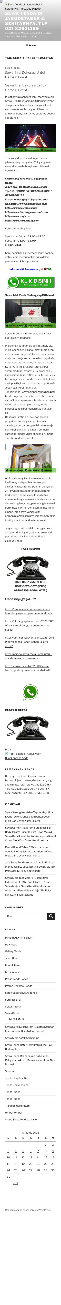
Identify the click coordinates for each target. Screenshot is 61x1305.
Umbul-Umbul (13, 1112)
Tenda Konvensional (17, 1085)
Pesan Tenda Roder (16, 979)
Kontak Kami (12, 965)
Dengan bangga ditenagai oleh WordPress (27, 1209)
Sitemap (10, 1071)
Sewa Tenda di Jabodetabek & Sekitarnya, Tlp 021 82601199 (26, 21)
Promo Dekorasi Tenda (18, 985)
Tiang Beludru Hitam (17, 1105)
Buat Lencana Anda (16, 758)
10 (8, 1157)
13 (30, 1157)
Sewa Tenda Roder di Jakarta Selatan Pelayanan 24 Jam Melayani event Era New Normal (30, 1060)
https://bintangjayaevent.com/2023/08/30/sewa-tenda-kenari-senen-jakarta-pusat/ (29, 642)
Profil (8, 749)
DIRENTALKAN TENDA (18, 937)
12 (23, 1157)
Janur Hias (11, 958)
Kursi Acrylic (12, 972)
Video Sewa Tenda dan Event (22, 1119)
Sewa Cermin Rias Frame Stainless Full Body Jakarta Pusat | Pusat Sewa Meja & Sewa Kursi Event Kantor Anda (28, 832)
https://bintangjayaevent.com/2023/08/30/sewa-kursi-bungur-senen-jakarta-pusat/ (29, 625)
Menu (32, 45)
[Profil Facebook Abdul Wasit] (23, 753)
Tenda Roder (12, 1091)
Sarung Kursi (13, 999)
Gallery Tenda (13, 951)
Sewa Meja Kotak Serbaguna (22, 1038)
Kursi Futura (16, 1018)
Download (11, 944)
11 (16, 1157)
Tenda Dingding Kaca (17, 1078)
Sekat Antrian (13, 1006)
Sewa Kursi (12, 1013)
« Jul (15, 1183)
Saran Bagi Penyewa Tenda (21, 992)
